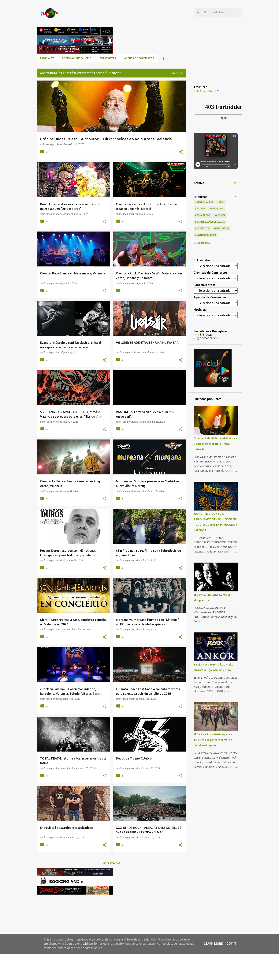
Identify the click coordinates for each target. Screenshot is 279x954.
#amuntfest (217, 208)
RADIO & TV (47, 58)
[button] (181, 152)
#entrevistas (221, 228)
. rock (221, 202)
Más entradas (111, 863)
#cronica (220, 215)
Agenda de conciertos (139, 58)
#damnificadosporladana (210, 222)
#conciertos (202, 215)
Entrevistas (107, 58)
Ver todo (177, 73)
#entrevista (202, 228)
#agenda (200, 208)
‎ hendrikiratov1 (204, 202)
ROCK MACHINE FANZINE (76, 58)
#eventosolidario (205, 235)
